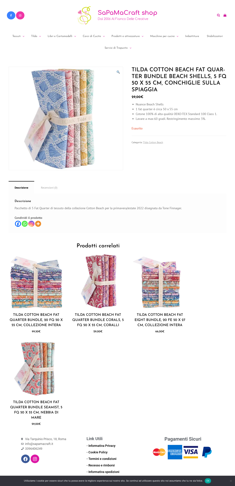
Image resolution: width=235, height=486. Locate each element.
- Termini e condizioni (101, 459)
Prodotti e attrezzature (125, 36)
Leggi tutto (37, 305)
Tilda (34, 36)
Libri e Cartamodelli (60, 36)
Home (11, 61)
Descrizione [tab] (21, 187)
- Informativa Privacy (101, 445)
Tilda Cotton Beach (34, 61)
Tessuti (16, 36)
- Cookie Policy (97, 452)
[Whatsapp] (25, 224)
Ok (208, 480)
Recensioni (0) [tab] (49, 187)
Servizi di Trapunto (116, 48)
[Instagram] (20, 15)
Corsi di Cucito (92, 36)
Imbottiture (192, 36)
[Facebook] (11, 15)
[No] (230, 481)
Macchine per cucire (162, 36)
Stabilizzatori (215, 36)
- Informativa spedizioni (103, 472)
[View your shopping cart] (225, 15)
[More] (38, 224)
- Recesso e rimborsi (101, 465)
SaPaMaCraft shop (127, 12)
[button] (118, 72)
